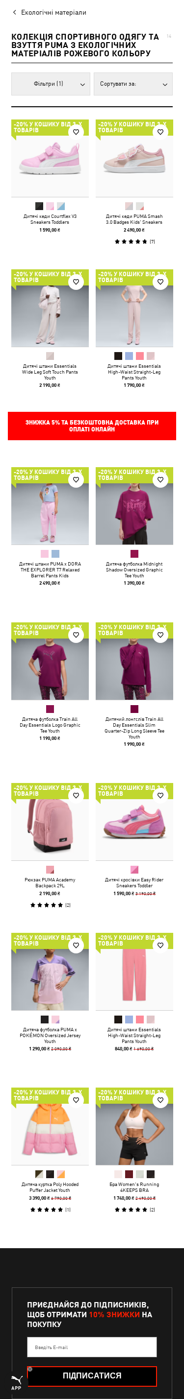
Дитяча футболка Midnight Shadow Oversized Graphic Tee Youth (133, 569)
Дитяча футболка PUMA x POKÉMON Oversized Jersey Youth (50, 1034)
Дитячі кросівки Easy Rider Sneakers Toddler (134, 882)
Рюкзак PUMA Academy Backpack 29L (50, 882)
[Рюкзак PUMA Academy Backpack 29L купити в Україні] (50, 821)
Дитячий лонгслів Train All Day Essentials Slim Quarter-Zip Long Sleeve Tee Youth (134, 727)
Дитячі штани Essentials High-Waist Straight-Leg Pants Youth (134, 371)
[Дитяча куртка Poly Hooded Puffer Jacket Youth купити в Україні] (50, 1126)
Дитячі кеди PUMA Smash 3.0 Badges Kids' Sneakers (133, 219)
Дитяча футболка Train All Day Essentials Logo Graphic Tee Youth (50, 724)
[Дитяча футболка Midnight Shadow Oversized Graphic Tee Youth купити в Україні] (134, 506)
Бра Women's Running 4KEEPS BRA (134, 1187)
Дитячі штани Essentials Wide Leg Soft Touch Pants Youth (50, 371)
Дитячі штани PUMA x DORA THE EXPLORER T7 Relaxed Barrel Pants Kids (50, 569)
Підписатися (92, 1376)
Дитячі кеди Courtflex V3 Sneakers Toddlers (50, 219)
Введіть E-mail (51, 1347)
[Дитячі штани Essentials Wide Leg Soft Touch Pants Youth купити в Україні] (50, 308)
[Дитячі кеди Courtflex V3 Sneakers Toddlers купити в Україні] (50, 158)
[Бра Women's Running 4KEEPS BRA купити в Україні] (134, 1126)
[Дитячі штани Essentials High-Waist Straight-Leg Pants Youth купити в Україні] (134, 308)
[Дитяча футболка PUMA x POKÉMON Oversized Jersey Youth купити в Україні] (50, 971)
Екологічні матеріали (53, 12)
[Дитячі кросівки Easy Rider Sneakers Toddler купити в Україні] (134, 821)
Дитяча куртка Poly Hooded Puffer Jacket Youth (50, 1187)
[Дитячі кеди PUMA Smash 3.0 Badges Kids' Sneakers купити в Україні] (134, 158)
